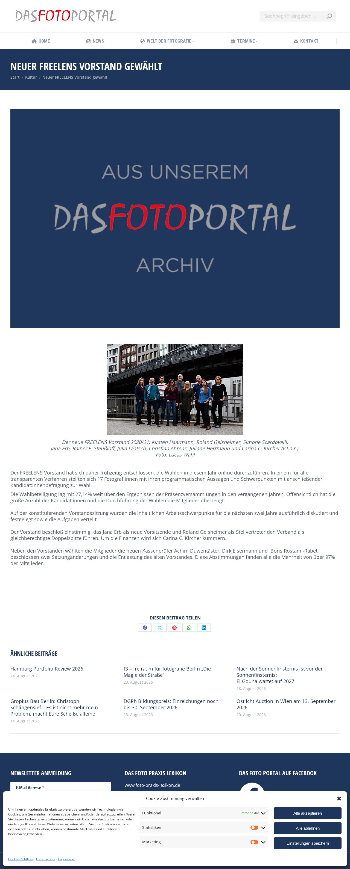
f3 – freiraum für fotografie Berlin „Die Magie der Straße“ (167, 672)
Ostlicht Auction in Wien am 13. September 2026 (286, 704)
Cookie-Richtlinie (20, 859)
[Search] (329, 16)
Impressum (66, 859)
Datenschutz (45, 859)
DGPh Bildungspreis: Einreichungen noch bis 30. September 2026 (171, 704)
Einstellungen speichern (308, 843)
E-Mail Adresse (30, 787)
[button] (339, 798)
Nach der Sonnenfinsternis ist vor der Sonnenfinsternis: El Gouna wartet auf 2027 (280, 675)
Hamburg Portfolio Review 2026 (46, 669)
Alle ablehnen (308, 828)
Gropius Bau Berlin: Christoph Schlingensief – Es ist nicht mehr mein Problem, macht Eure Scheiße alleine (54, 707)
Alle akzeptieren (307, 813)
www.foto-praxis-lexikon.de (152, 785)
